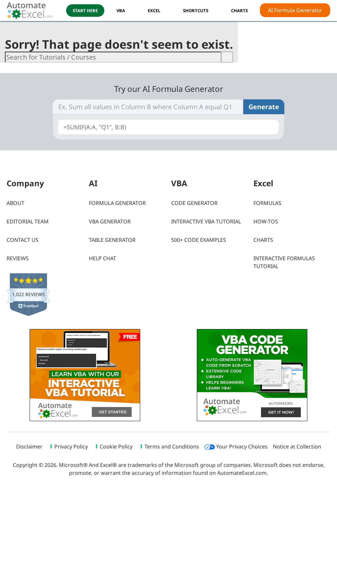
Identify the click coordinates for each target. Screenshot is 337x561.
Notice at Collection (297, 446)
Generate (263, 106)
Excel (154, 10)
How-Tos (265, 221)
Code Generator (194, 203)
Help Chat (102, 258)
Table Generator (112, 239)
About (15, 203)
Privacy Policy (71, 446)
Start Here (85, 10)
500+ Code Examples (198, 239)
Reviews (18, 258)
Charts (263, 239)
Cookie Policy (116, 446)
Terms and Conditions (171, 446)
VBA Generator (110, 221)
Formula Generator (117, 203)
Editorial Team (28, 221)
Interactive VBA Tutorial (206, 221)
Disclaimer (29, 446)
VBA (121, 10)
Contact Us (23, 239)
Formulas (267, 203)
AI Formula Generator (295, 10)
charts (239, 10)
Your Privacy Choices (241, 446)
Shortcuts (195, 10)
